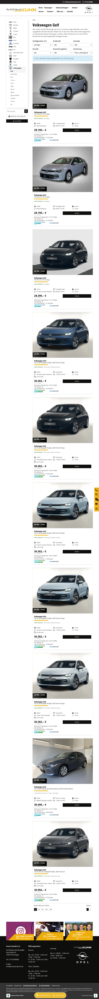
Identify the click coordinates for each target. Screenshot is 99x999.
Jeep (14, 46)
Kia (14, 50)
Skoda (15, 65)
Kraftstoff (57, 41)
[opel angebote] (89, 12)
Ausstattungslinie (60, 49)
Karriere (50, 11)
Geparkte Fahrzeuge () (17, 116)
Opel (14, 56)
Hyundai (16, 43)
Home (40, 8)
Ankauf (74, 8)
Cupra (15, 34)
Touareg (12, 98)
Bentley (15, 25)
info (34, 20)
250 (50, 909)
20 (39, 909)
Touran (12, 101)
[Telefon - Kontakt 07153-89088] (96, 490)
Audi (14, 22)
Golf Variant (13, 74)
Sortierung (77, 49)
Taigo (12, 86)
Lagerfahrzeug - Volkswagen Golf (63, 103)
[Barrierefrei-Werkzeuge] (8, 995)
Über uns (60, 11)
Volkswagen (17, 68)
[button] (43, 995)
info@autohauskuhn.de (14, 966)
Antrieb (35, 49)
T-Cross (12, 80)
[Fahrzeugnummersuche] (96, 494)
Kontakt (70, 11)
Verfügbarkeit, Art (40, 41)
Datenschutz (56, 986)
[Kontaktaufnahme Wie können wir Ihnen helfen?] (96, 504)
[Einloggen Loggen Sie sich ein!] (96, 509)
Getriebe (76, 41)
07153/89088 (14, 959)
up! (11, 104)
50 (42, 909)
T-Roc (12, 83)
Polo (11, 77)
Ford (14, 40)
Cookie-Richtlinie (45, 985)
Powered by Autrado (87, 995)
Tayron (12, 89)
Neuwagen (48, 8)
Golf (11, 71)
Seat (14, 62)
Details (77, 130)
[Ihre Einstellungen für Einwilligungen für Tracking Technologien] (95, 995)
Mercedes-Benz (18, 53)
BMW (15, 28)
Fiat (14, 37)
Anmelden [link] (18, 121)
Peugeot (16, 59)
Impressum (18, 986)
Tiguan (12, 92)
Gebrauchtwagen (62, 8)
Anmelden (9, 986)
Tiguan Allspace (14, 95)
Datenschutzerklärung (31, 985)
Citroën (15, 31)
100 (46, 909)
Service (40, 11)
